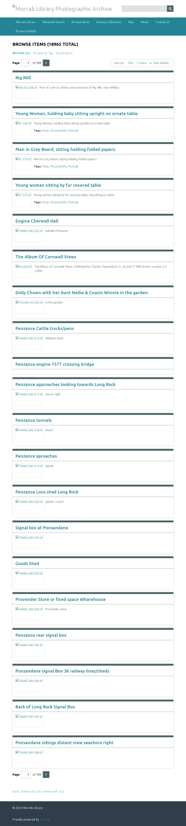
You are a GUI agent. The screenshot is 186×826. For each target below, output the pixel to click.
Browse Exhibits (26, 31)
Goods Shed (27, 563)
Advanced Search (54, 22)
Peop (45, 130)
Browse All (22, 53)
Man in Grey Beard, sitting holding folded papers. (65, 149)
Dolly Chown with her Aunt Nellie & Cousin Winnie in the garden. (82, 292)
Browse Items (81, 22)
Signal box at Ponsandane (41, 527)
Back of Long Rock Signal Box (45, 706)
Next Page (46, 63)
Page (16, 63)
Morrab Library (26, 22)
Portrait (73, 130)
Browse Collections (108, 22)
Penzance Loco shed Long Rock (46, 491)
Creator (142, 63)
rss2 (61, 791)
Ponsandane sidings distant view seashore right (64, 742)
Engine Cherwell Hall (36, 221)
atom (16, 791)
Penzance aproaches (36, 456)
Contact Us (162, 22)
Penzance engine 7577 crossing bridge (54, 364)
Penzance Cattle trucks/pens (44, 328)
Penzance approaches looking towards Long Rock (65, 384)
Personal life (58, 130)
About (145, 22)
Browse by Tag (43, 53)
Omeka (44, 819)
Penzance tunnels (33, 420)
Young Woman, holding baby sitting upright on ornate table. (77, 113)
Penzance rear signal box (40, 635)
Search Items (64, 53)
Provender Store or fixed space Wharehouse (60, 599)
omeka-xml (50, 791)
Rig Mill (23, 77)
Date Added (160, 63)
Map (131, 22)
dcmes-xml (28, 791)
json (38, 791)
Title (130, 63)
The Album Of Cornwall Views (45, 256)
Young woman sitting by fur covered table (58, 185)
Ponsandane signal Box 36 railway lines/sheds (62, 671)
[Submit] (170, 8)
